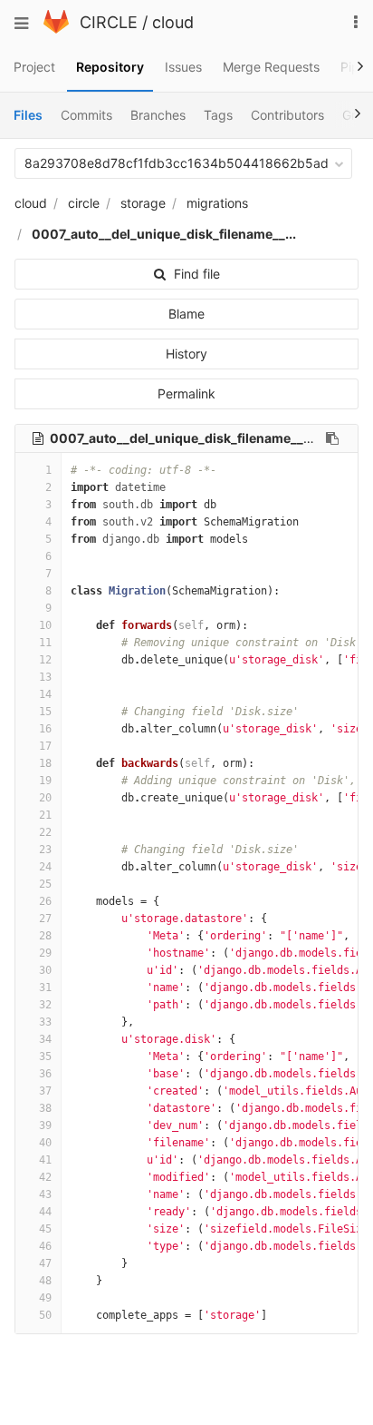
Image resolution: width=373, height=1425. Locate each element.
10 (45, 625)
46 (45, 1246)
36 (45, 1073)
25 (45, 884)
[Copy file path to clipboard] (332, 438)
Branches (158, 115)
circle (84, 203)
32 (45, 1004)
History (186, 353)
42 (45, 1177)
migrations (217, 203)
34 (45, 1039)
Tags (218, 115)
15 (45, 711)
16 (45, 728)
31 (45, 987)
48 (45, 1280)
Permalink (186, 393)
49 (45, 1298)
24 (45, 866)
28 (45, 935)
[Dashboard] (56, 28)
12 (45, 660)
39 (45, 1125)
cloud (173, 22)
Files (28, 115)
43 (45, 1194)
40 (45, 1142)
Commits (86, 115)
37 (45, 1091)
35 (45, 1056)
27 (45, 918)
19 (45, 780)
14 (45, 694)
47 (45, 1263)
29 (45, 953)
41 (45, 1160)
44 (45, 1211)
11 (45, 642)
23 (45, 849)
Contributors (287, 115)
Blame (186, 313)
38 (45, 1108)
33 (45, 1022)
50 (45, 1315)
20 (45, 797)
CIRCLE (109, 22)
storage (143, 203)
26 (45, 901)
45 (45, 1229)
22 (45, 832)
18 (45, 763)
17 (45, 746)
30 (45, 970)
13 (45, 677)
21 (45, 815)
